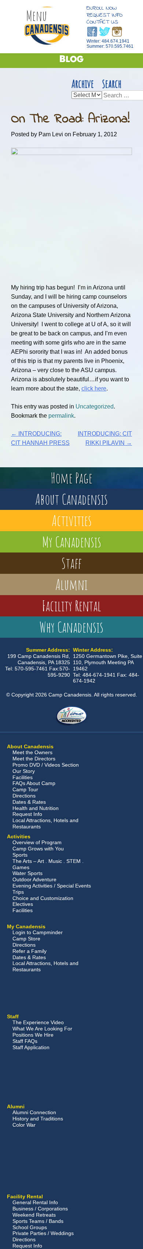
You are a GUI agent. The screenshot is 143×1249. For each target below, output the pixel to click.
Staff (71, 563)
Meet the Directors (33, 759)
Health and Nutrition (35, 808)
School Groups (29, 1227)
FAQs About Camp (33, 783)
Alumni (71, 584)
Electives (22, 904)
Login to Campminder (37, 932)
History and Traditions (37, 1119)
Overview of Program (37, 842)
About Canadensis (71, 499)
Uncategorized (95, 406)
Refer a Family (29, 951)
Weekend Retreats (34, 1215)
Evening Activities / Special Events (51, 886)
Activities (72, 520)
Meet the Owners (32, 752)
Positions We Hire (33, 1035)
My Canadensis (71, 541)
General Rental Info (35, 1202)
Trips (18, 892)
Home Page (71, 477)
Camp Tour (25, 789)
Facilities (22, 777)
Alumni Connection (34, 1112)
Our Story (23, 771)
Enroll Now (102, 8)
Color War (24, 1125)
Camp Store (26, 939)
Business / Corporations (40, 1209)
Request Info (104, 15)
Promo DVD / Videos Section (45, 765)
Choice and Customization (42, 898)
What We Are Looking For (42, 1029)
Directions (24, 796)
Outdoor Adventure (34, 879)
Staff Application (31, 1047)
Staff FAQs (24, 1041)
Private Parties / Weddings (43, 1233)
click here (93, 388)
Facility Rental (71, 605)
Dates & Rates (29, 802)
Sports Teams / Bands (37, 1221)
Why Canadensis (71, 627)
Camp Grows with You (38, 849)
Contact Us (102, 22)
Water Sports (27, 873)
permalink (61, 416)
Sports (19, 855)
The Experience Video (38, 1022)
